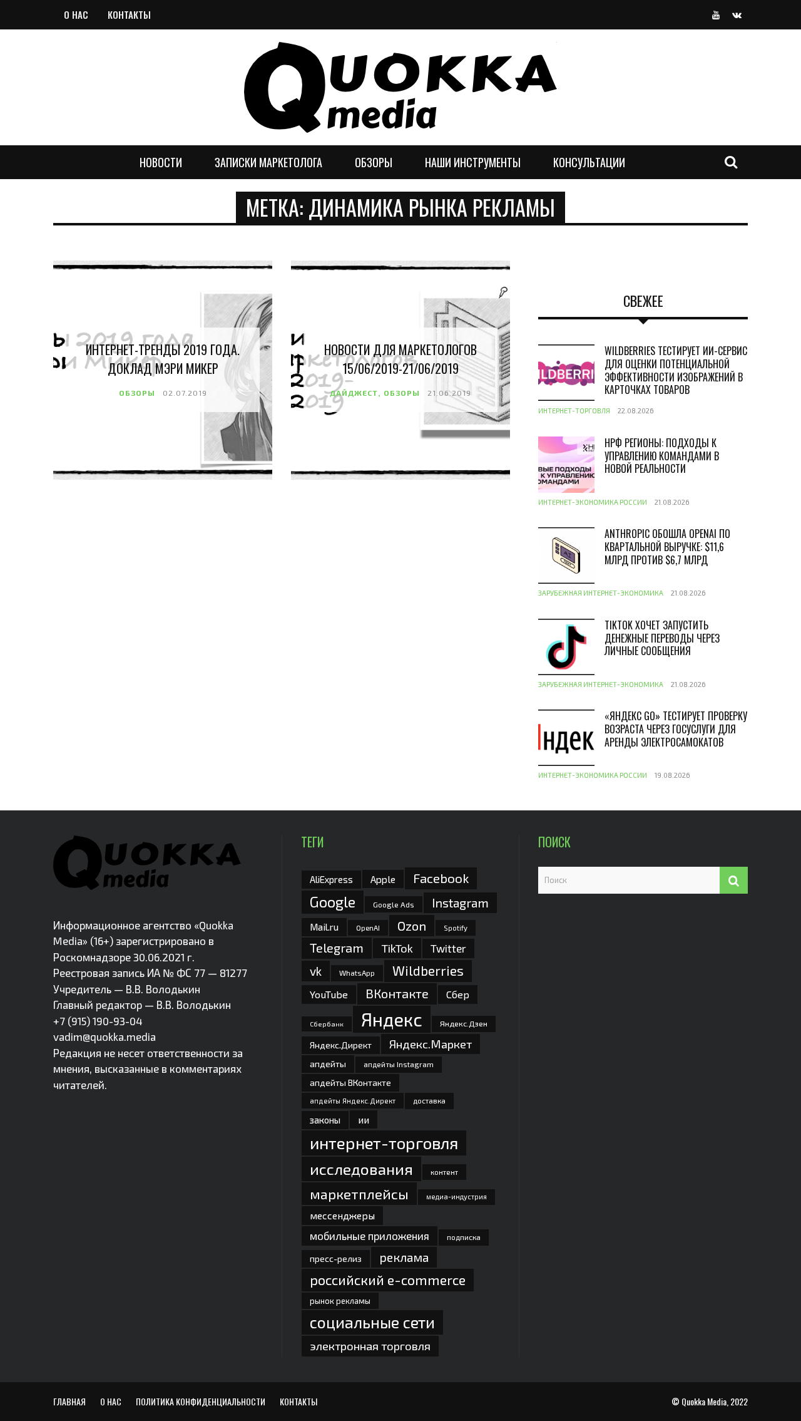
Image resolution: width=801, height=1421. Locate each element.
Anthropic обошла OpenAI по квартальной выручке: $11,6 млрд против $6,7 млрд (667, 546)
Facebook (441, 878)
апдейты (328, 1063)
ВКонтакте (397, 993)
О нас (76, 14)
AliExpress (331, 879)
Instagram (460, 902)
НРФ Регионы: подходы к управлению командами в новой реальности (662, 456)
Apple (382, 879)
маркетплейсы (359, 1194)
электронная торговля (370, 1346)
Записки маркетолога (268, 162)
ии (363, 1119)
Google (332, 902)
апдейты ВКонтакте (350, 1082)
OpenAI (368, 927)
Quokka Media (704, 1401)
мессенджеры (342, 1215)
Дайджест (354, 392)
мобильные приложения (369, 1235)
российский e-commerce (388, 1279)
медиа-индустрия (456, 1196)
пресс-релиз (336, 1258)
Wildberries (428, 970)
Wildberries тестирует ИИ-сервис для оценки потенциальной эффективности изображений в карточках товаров (676, 370)
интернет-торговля (384, 1142)
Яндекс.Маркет (430, 1044)
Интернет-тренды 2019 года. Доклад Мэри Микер (163, 359)
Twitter (448, 948)
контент (444, 1172)
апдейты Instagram (399, 1064)
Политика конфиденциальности (200, 1401)
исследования (361, 1168)
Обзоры (373, 162)
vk (316, 971)
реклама (404, 1257)
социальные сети (372, 1322)
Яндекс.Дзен (463, 1023)
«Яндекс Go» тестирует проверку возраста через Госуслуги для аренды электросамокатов (676, 729)
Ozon (411, 925)
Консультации (589, 162)
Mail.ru (324, 927)
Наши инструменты (473, 162)
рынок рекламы (340, 1301)
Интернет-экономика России (592, 502)
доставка (429, 1100)
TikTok (397, 948)
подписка (464, 1236)
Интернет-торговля (574, 410)
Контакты (129, 14)
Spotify (455, 928)
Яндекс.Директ (341, 1045)
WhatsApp (357, 972)
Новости (161, 162)
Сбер (457, 994)
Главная (69, 1401)
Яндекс (391, 1019)
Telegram (337, 947)
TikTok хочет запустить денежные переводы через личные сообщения (662, 638)
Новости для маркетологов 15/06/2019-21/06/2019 (400, 359)
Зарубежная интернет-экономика (600, 593)
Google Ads (393, 904)
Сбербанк (327, 1024)
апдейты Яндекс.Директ (352, 1101)
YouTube (329, 994)
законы (325, 1119)
